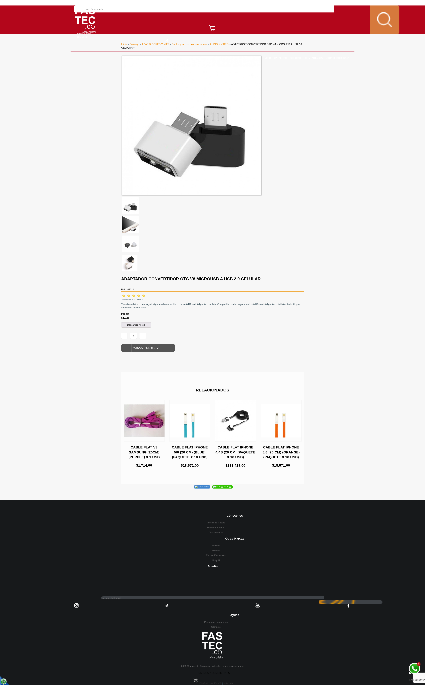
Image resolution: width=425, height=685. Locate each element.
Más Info (228, 683)
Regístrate (82, 37)
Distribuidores (216, 532)
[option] (191, 125)
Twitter (206, 487)
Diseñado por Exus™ (210, 683)
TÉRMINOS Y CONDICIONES (212, 673)
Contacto (216, 626)
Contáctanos (314, 58)
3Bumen (216, 550)
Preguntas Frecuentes (216, 622)
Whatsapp (227, 487)
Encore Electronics (216, 555)
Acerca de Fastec (216, 522)
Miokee (216, 545)
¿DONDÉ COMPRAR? (337, 58)
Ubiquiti (216, 560)
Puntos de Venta (215, 527)
